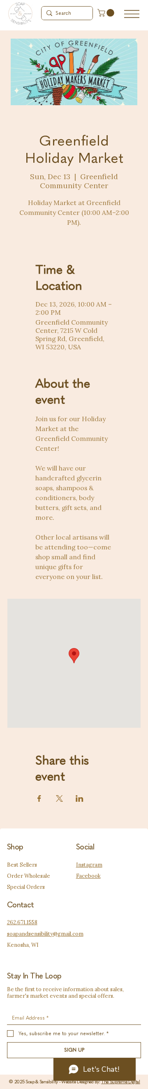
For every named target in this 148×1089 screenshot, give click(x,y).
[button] (106, 12)
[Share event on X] (59, 798)
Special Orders (26, 887)
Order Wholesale (28, 875)
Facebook (88, 875)
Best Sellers (22, 864)
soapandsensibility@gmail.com (45, 933)
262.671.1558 (22, 922)
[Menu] (131, 14)
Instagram (89, 864)
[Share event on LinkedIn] (79, 798)
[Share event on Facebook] (39, 798)
